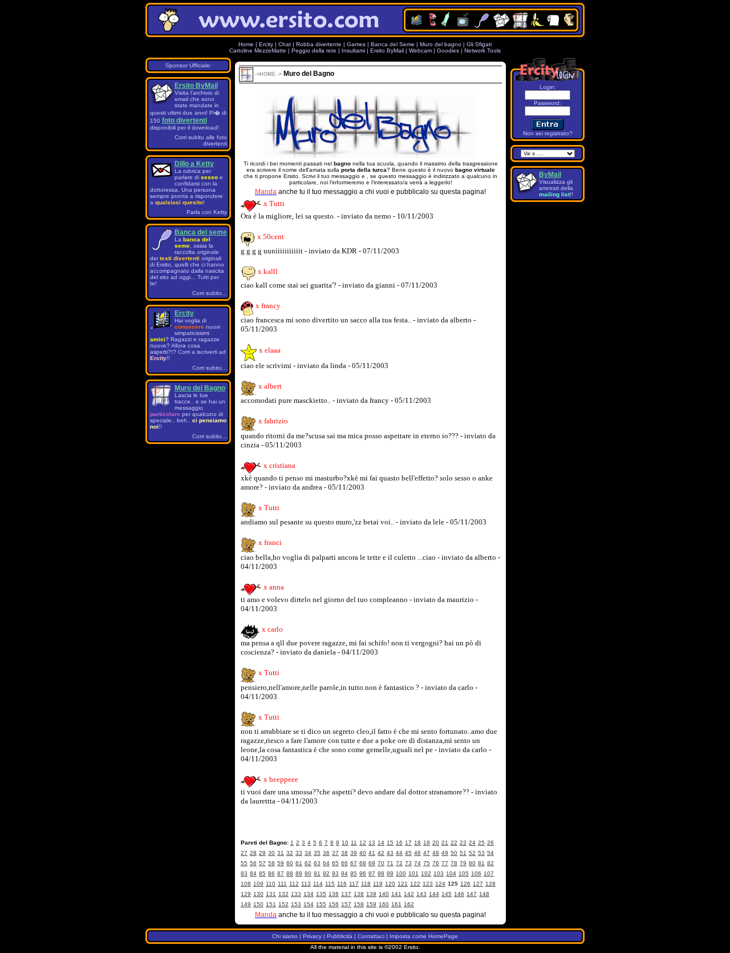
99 (390, 873)
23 (463, 842)
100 (401, 873)
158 (359, 904)
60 (289, 863)
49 (444, 853)
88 (289, 873)
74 (417, 863)
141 (396, 894)
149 (246, 904)
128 (490, 884)
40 (362, 853)
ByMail (550, 175)
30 (271, 853)
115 (330, 884)
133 (296, 894)
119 (378, 884)
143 (421, 894)
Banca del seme (201, 232)
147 (472, 894)
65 (335, 863)
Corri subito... (209, 293)
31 (280, 853)
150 (258, 904)
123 (428, 884)
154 (308, 904)
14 (381, 842)
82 (490, 863)
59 (280, 863)
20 (435, 842)
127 (478, 884)
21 (444, 842)
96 (362, 873)
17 (408, 842)
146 (459, 894)
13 (371, 842)
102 (426, 873)
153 (296, 904)
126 (465, 884)
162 (409, 904)
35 (317, 853)
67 (353, 863)
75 (426, 863)
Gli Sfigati (479, 44)
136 (333, 894)
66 (344, 863)
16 (399, 842)
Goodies (448, 50)
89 (298, 873)
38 (344, 853)
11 (354, 842)
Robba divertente (319, 44)
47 (426, 853)
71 (390, 863)
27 (244, 853)
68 (362, 863)
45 (408, 853)
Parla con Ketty (206, 212)
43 (390, 853)
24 (472, 842)
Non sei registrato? (548, 133)
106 (476, 873)
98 (381, 873)
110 (270, 884)
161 (396, 904)
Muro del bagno (440, 44)
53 (481, 853)
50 (454, 853)
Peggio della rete (313, 50)
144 (434, 894)
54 (490, 853)
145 (446, 894)
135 (321, 894)
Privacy (312, 936)
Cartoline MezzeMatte (257, 50)
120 (390, 884)
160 (384, 904)
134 (308, 894)
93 (335, 873)
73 (408, 863)
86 (271, 873)
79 (463, 863)
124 (440, 884)
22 (454, 842)
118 (366, 884)
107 (489, 873)
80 (472, 863)
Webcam (420, 50)
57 (262, 863)
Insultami (353, 50)
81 (481, 863)
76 (435, 863)
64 (326, 863)
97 (371, 873)
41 (371, 853)
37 (335, 853)
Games (356, 44)
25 (481, 842)
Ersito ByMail (387, 50)
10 (345, 842)
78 (454, 863)
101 (413, 873)
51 (463, 853)
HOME (267, 74)
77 (444, 863)
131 (271, 894)
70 (381, 863)
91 (317, 873)
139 (371, 894)
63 (317, 863)
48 (435, 853)
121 (403, 884)
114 (318, 884)
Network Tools (482, 50)
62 (308, 863)
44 (399, 853)
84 (253, 873)
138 (359, 894)
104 (451, 873)
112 (294, 884)
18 (417, 842)
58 (271, 863)
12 (362, 842)
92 (326, 873)
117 (354, 884)
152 (283, 904)
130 (258, 894)
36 (326, 853)
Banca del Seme (393, 44)
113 (306, 884)
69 (371, 863)
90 (308, 873)
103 (438, 873)
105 (464, 873)
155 (321, 904)
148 (484, 894)
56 (253, 863)
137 (346, 894)
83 (244, 873)
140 (384, 894)
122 (415, 884)
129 (246, 894)
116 (342, 884)
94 (344, 873)
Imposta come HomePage (424, 936)
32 (289, 853)
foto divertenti (184, 120)
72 (399, 863)
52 (472, 853)
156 (333, 904)
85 (262, 873)
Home (246, 44)
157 (346, 904)
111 (282, 884)
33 (298, 853)
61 (298, 863)
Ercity (266, 44)
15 (390, 842)
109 (258, 884)
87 (280, 873)
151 (271, 904)
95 (353, 873)
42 (381, 853)
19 (426, 842)
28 (253, 853)
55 (244, 863)
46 (417, 853)
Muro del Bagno (200, 388)
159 (371, 904)
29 (262, 853)
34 (308, 853)
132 (283, 894)
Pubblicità (339, 936)
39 (353, 853)
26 (490, 842)
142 (409, 894)
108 (246, 884)
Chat (284, 44)
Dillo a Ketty (194, 164)
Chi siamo (285, 936)
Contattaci (371, 936)
